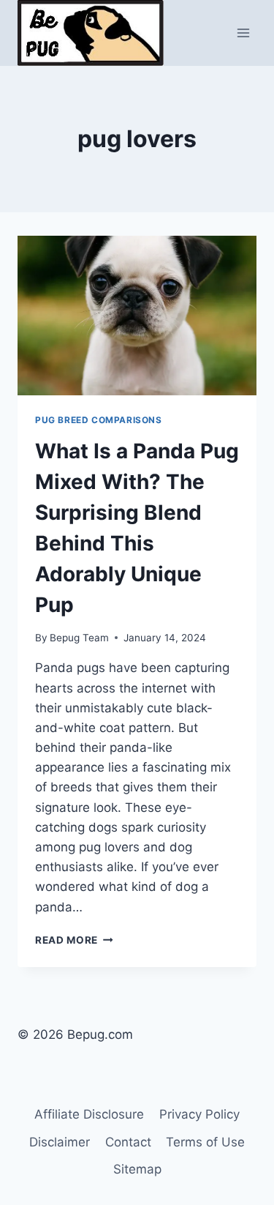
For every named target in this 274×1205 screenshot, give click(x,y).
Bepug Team (79, 637)
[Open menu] (242, 32)
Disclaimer (59, 1142)
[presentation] (137, 315)
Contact (128, 1142)
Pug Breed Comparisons (98, 419)
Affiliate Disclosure (89, 1114)
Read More (74, 940)
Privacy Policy (199, 1114)
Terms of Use (205, 1142)
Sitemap (137, 1169)
